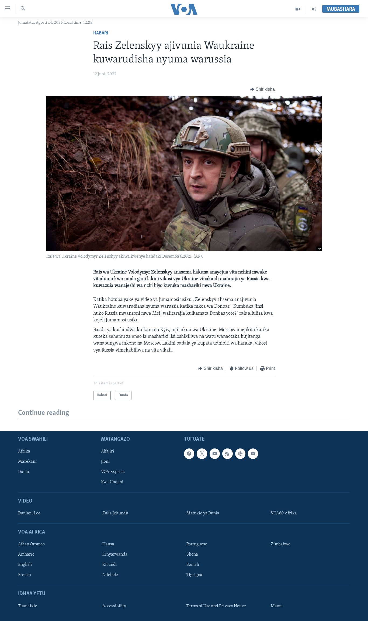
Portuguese (196, 544)
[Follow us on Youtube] (215, 453)
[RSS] (227, 453)
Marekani (27, 462)
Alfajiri (107, 451)
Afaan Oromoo (31, 544)
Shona (192, 554)
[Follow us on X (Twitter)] (202, 453)
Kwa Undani (112, 482)
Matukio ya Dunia (202, 513)
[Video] (298, 9)
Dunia (23, 472)
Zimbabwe (280, 544)
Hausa (108, 544)
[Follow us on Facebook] (189, 453)
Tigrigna (194, 575)
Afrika (24, 451)
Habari (100, 33)
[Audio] (314, 9)
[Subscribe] (253, 453)
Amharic (26, 554)
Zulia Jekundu (115, 513)
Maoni (277, 606)
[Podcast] (240, 453)
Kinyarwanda (114, 554)
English (25, 565)
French (24, 575)
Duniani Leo (29, 513)
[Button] (262, 89)
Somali (192, 565)
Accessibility (114, 606)
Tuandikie (27, 606)
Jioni (105, 462)
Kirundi (109, 565)
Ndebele (110, 575)
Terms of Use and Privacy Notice (216, 606)
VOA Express (113, 472)
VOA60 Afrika (284, 513)
